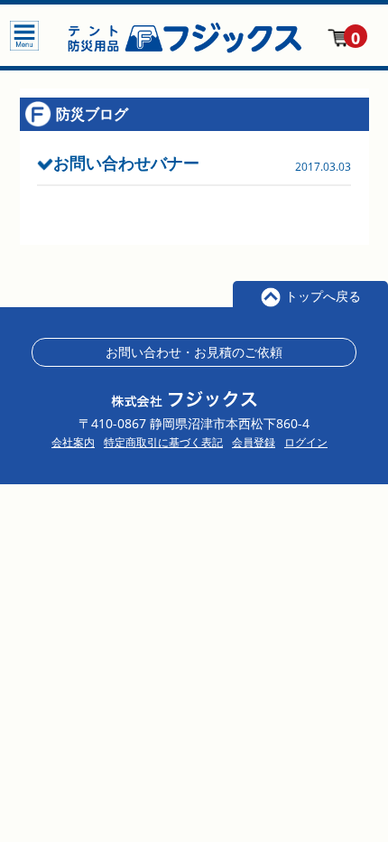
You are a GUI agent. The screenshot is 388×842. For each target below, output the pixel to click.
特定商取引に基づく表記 (163, 442)
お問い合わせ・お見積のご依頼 (194, 351)
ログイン (306, 442)
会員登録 (253, 442)
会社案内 (73, 442)
